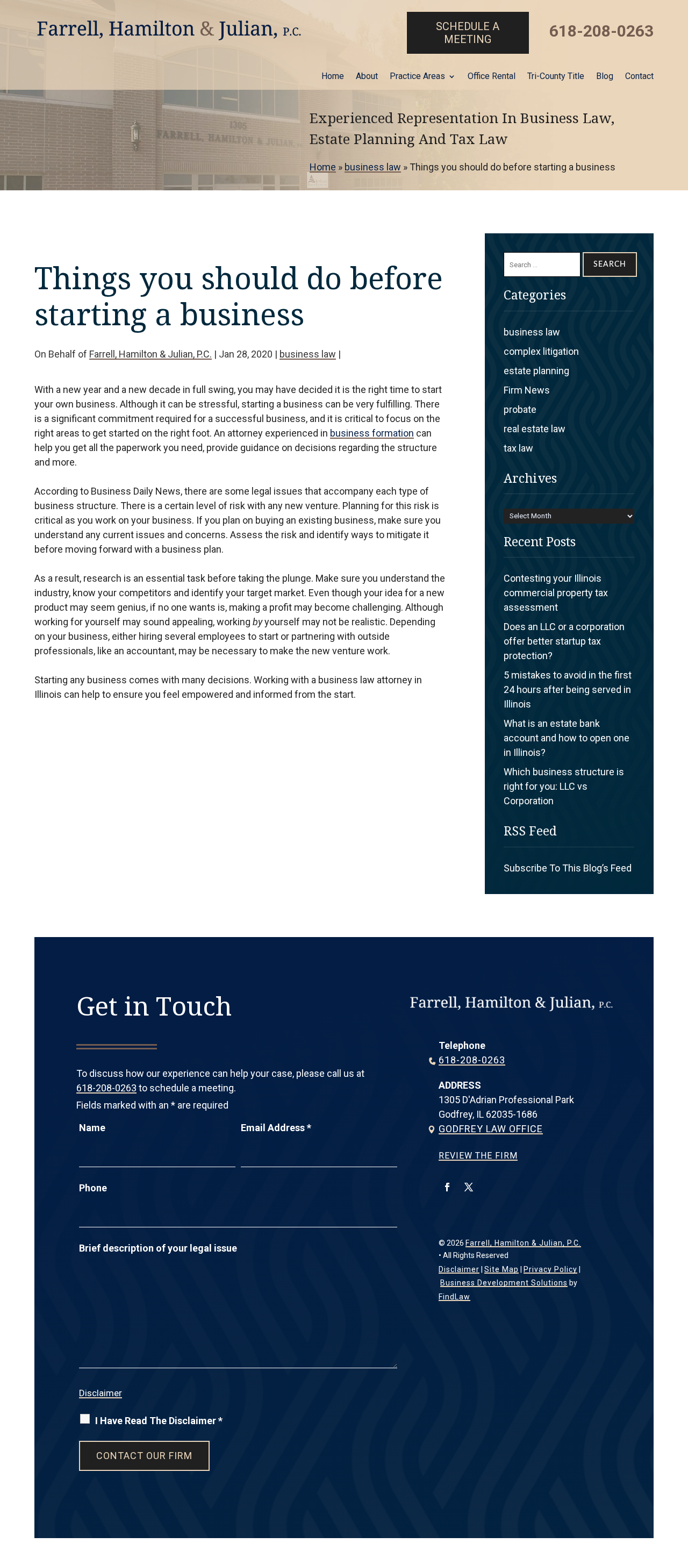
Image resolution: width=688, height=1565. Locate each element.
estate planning (536, 370)
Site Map (501, 1269)
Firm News (527, 390)
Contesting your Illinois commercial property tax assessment (556, 593)
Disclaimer (100, 1393)
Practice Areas (417, 77)
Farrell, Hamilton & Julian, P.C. (150, 354)
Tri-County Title (555, 77)
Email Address (276, 1127)
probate (520, 409)
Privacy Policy (550, 1269)
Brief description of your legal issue (158, 1248)
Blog (604, 77)
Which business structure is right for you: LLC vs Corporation (564, 786)
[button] (677, 1487)
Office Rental (491, 77)
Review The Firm (478, 1155)
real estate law (534, 428)
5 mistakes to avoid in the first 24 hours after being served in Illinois (568, 689)
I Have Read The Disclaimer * (159, 1420)
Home (332, 77)
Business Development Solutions (504, 1282)
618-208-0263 (601, 31)
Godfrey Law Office (491, 1128)
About (367, 77)
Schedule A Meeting (467, 33)
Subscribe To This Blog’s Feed (568, 868)
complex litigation (541, 351)
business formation (372, 433)
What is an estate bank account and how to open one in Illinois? (566, 738)
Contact (639, 77)
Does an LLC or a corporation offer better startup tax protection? (564, 641)
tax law (518, 448)
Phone (93, 1188)
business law (308, 354)
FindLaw (454, 1296)
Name (92, 1127)
